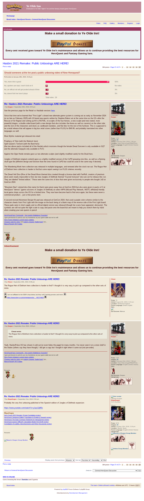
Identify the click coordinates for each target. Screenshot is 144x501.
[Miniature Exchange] (7, 240)
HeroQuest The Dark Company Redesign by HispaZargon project (26, 420)
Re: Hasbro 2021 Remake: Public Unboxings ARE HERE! (35, 104)
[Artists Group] (119, 448)
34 (130, 67)
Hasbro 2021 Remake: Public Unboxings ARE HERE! (36, 63)
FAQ (105, 23)
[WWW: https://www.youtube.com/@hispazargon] (112, 453)
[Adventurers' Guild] (121, 165)
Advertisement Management (78, 493)
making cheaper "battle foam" (33, 222)
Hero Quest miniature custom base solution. (19, 220)
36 (136, 67)
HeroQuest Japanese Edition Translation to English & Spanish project (27, 417)
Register (130, 23)
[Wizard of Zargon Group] (16, 440)
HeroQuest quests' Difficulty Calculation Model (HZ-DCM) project (26, 422)
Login (138, 23)
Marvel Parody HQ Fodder (13, 224)
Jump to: (89, 470)
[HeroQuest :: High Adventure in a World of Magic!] (15, 6)
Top (139, 242)
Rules (98, 23)
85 (117, 140)
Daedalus (25, 479)
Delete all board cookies (106, 485)
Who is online (9, 477)
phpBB (65, 489)
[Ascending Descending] (99, 460)
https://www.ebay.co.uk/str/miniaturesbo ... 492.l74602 (25, 297)
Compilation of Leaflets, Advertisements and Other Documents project (28, 424)
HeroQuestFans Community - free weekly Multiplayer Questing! (26, 215)
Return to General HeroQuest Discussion (18, 470)
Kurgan (10, 107)
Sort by (78, 460)
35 (133, 67)
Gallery (112, 23)
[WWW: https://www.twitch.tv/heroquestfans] (112, 168)
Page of (115, 67)
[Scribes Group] (114, 165)
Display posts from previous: (55, 460)
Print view (133, 19)
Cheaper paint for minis (12, 222)
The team (94, 485)
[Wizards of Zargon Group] (123, 433)
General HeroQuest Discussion (43, 19)
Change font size (138, 19)
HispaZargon (12, 399)
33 (127, 67)
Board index (11, 19)
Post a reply (7, 66)
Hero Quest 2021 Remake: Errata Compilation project (22, 415)
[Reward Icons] (13, 240)
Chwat (10, 282)
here (53, 111)
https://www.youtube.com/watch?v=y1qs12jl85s (23, 408)
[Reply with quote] (103, 103)
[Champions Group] (128, 165)
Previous (7, 460)
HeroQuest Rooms (24, 19)
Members (121, 23)
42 (117, 425)
